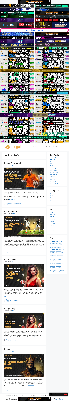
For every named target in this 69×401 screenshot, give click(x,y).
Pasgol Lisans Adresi (52, 256)
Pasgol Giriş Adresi (61, 249)
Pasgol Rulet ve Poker (58, 260)
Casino (51, 195)
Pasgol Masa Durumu (14, 340)
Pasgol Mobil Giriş (53, 174)
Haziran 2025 (52, 218)
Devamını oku (12, 199)
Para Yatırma (52, 200)
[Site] (17, 52)
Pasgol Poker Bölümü (58, 259)
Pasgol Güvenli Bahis (9, 203)
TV (50, 202)
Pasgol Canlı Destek (54, 172)
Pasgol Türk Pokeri (58, 266)
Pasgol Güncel (10, 259)
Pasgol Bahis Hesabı (52, 244)
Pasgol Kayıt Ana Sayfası (15, 300)
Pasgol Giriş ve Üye (52, 252)
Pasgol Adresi (53, 157)
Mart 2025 (52, 221)
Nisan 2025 (52, 219)
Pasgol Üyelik (52, 177)
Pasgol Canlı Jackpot (59, 244)
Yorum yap (7, 204)
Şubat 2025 (52, 223)
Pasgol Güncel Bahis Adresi (59, 252)
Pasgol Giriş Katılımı (52, 251)
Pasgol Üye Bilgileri (52, 271)
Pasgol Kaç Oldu (53, 181)
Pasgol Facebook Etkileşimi (60, 247)
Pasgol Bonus (52, 176)
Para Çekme (52, 198)
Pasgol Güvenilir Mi (54, 183)
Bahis (51, 193)
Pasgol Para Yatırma (52, 259)
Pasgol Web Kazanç (52, 267)
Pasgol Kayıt (52, 179)
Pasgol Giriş (48, 146)
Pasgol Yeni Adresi (58, 267)
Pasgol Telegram (58, 263)
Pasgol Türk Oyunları (52, 266)
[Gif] (34, 70)
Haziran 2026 (52, 212)
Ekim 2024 (52, 230)
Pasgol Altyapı (53, 166)
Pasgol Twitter (10, 211)
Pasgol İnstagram (53, 170)
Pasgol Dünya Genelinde (53, 247)
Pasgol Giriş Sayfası (54, 168)
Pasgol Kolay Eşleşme (60, 255)
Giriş (6, 249)
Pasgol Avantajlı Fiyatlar (57, 243)
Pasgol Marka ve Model (59, 256)
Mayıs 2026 (52, 214)
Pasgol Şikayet (56, 146)
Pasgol (34, 146)
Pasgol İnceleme (41, 146)
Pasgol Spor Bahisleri (13, 163)
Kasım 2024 (52, 229)
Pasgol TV (62, 263)
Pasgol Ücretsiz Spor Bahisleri (59, 270)
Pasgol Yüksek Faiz (11, 389)
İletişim (62, 146)
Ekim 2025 (52, 216)
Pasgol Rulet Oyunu (52, 260)
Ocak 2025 (52, 225)
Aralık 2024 (52, 227)
